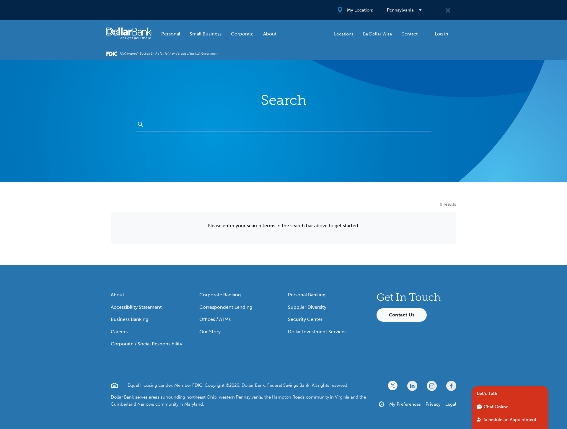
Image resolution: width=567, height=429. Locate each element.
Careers (119, 331)
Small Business (205, 34)
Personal (170, 34)
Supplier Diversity (307, 307)
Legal (450, 404)
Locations (343, 34)
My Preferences (405, 404)
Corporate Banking (220, 295)
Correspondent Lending (225, 307)
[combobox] (288, 124)
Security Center (305, 319)
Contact (409, 34)
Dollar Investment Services (317, 331)
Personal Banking (306, 295)
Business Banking (129, 319)
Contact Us (401, 315)
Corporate (242, 34)
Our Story (210, 331)
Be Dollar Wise (377, 34)
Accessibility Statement (136, 307)
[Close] (448, 10)
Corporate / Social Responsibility (146, 344)
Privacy (433, 404)
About (270, 34)
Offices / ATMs (215, 319)
